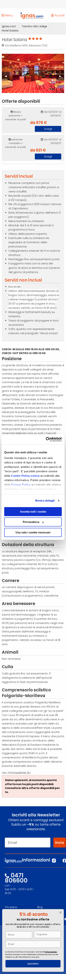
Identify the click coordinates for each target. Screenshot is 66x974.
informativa (51, 952)
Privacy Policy (21, 484)
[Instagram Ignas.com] (54, 860)
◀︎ (7, 77)
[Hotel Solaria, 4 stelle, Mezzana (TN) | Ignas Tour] (32, 15)
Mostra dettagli (45, 500)
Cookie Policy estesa (25, 475)
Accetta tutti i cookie (33, 511)
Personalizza (31, 521)
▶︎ (61, 77)
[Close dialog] (60, 912)
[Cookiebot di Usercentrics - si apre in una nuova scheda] (46, 439)
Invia (59, 842)
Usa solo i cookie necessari (33, 532)
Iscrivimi (32, 964)
